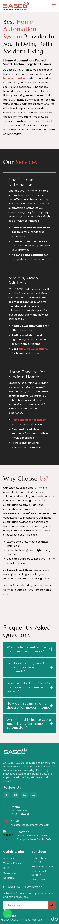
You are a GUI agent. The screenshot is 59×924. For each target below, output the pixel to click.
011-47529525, (19, 810)
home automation (14, 78)
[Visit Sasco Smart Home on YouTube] (33, 795)
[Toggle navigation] (53, 5)
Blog (6, 868)
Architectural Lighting (39, 860)
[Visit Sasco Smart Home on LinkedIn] (24, 795)
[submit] (52, 905)
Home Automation (42, 866)
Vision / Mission (12, 863)
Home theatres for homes (29, 419)
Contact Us (9, 873)
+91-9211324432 (20, 814)
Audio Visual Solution (38, 873)
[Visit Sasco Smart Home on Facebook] (6, 795)
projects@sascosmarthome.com (30, 824)
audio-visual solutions (33, 348)
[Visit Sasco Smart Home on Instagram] (15, 795)
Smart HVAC (38, 879)
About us (8, 858)
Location (8, 877)
